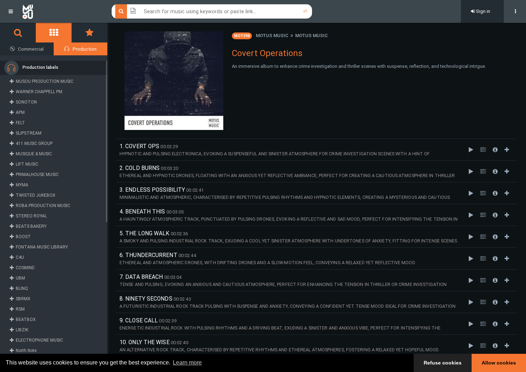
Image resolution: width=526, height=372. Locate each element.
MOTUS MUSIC (272, 35)
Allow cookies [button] (499, 363)
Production (85, 49)
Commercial (31, 49)
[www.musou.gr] (28, 11)
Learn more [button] (187, 363)
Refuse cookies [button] (443, 363)
